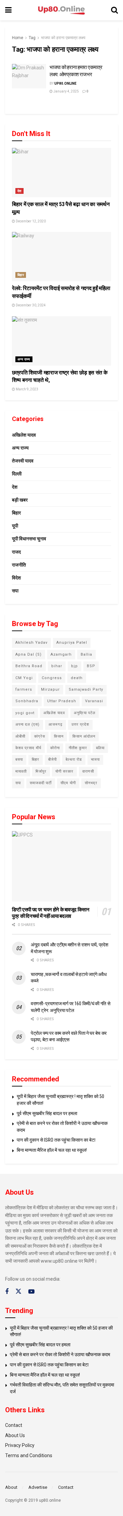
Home (17, 37)
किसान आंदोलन (83, 736)
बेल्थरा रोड (74, 759)
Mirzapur (50, 689)
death (77, 678)
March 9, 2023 (26, 389)
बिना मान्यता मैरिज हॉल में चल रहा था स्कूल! (52, 1150)
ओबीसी (20, 736)
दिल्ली (17, 473)
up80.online (65, 83)
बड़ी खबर (20, 500)
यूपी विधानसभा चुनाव (29, 538)
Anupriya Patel (71, 642)
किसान (59, 736)
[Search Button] (114, 10)
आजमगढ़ (56, 724)
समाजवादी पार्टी (41, 783)
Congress (52, 678)
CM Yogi (24, 678)
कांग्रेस (39, 736)
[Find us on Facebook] (7, 1292)
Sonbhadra (26, 701)
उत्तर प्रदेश (80, 724)
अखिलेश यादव (24, 435)
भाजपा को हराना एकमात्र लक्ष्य (63, 37)
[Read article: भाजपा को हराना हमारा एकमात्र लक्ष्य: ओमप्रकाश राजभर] (29, 76)
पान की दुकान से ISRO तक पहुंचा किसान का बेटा (56, 1140)
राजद (16, 552)
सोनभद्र (91, 783)
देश (19, 191)
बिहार (20, 275)
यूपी (15, 525)
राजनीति (19, 565)
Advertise (37, 1487)
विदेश (16, 577)
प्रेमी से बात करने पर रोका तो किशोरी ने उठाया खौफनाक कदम (60, 1354)
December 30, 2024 (30, 305)
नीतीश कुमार (78, 748)
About (11, 1487)
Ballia (86, 654)
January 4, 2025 (66, 91)
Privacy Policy (20, 1445)
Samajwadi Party (86, 689)
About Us (15, 1435)
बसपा (19, 759)
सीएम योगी (68, 783)
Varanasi (94, 701)
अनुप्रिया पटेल (84, 713)
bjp (74, 666)
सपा (15, 590)
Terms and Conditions (28, 1455)
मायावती (21, 771)
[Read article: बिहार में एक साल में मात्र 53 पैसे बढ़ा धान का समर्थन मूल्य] (61, 172)
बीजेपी (52, 759)
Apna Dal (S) (28, 654)
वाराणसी (88, 771)
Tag (32, 37)
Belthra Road (28, 666)
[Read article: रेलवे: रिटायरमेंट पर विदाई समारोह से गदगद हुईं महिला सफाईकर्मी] (61, 256)
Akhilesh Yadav (31, 642)
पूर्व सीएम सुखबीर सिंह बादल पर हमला (47, 1113)
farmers (23, 689)
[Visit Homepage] (61, 10)
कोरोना (55, 748)
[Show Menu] (8, 10)
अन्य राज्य (23, 359)
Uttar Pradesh (61, 701)
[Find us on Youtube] (31, 1292)
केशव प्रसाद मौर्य (28, 748)
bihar (56, 666)
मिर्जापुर (41, 771)
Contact (13, 1425)
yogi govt (25, 713)
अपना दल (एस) (27, 724)
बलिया (100, 748)
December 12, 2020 (30, 221)
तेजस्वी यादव (22, 461)
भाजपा (95, 759)
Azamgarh (61, 654)
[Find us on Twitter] (18, 1291)
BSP (91, 666)
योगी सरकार (64, 771)
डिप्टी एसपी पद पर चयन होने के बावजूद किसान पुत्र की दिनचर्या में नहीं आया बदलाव (51, 913)
